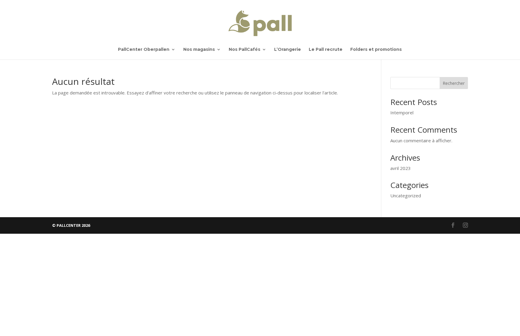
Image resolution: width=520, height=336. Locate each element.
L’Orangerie (287, 49)
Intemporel (401, 112)
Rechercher (454, 83)
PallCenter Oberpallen (143, 49)
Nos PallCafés (244, 49)
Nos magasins (199, 49)
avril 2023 (400, 168)
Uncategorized (405, 196)
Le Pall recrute (325, 49)
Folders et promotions (376, 49)
